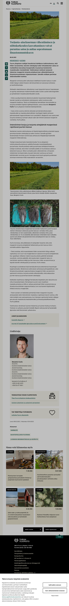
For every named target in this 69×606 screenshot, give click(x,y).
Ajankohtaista (16, 9)
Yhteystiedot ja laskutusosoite (23, 553)
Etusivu (8, 9)
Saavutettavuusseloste (21, 568)
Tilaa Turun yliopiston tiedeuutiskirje (23, 398)
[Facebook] (6, 63)
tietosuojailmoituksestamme (11, 597)
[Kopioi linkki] (6, 78)
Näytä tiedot (54, 595)
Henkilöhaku (18, 551)
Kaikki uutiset (29, 529)
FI (54, 3)
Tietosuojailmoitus (20, 560)
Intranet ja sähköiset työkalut (23, 572)
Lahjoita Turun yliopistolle (20, 415)
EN (51, 3)
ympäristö (14, 430)
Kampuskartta (18, 556)
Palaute (16, 570)
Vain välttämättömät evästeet (55, 591)
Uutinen (22, 60)
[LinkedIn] (6, 74)
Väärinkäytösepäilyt (20, 565)
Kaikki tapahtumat (51, 529)
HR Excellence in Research (22, 558)
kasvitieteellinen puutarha (20, 435)
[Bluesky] (6, 71)
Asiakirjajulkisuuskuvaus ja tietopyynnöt (27, 563)
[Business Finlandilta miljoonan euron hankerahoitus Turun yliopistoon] (49, 506)
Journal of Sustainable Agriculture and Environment (29, 323)
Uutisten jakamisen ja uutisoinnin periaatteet (26, 402)
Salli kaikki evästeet (55, 585)
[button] (62, 3)
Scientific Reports (17, 320)
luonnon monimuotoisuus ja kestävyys (24, 439)
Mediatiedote (26, 9)
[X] (6, 67)
